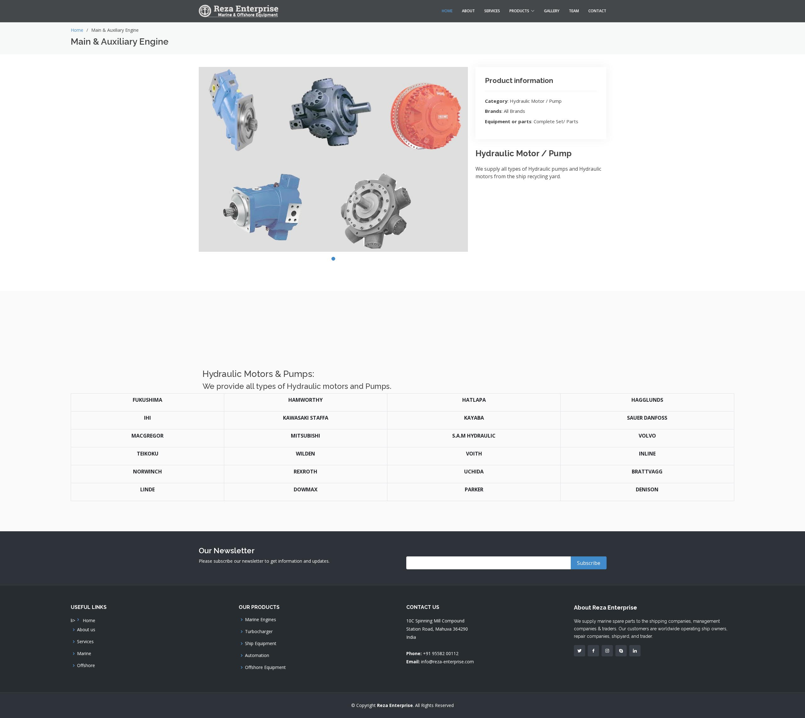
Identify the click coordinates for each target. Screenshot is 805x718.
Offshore (86, 665)
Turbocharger (259, 631)
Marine (84, 653)
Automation (257, 655)
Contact (597, 11)
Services (492, 11)
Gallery (551, 11)
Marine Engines (260, 619)
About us (86, 629)
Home (447, 11)
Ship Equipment (260, 643)
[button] (333, 259)
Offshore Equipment (265, 667)
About (468, 11)
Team (574, 11)
